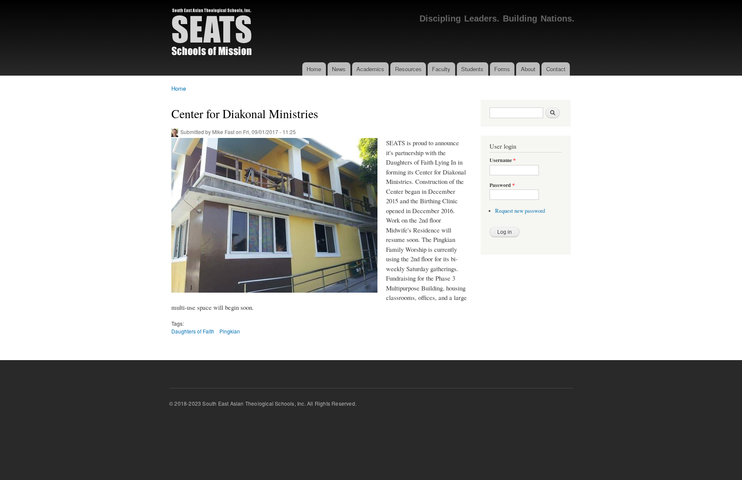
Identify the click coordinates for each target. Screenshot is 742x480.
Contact (556, 69)
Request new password (520, 210)
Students (472, 69)
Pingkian (229, 331)
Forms (502, 69)
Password (502, 185)
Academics (370, 69)
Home (314, 69)
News (339, 69)
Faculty (441, 69)
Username (503, 160)
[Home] (212, 31)
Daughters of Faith (192, 331)
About (528, 69)
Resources (408, 69)
